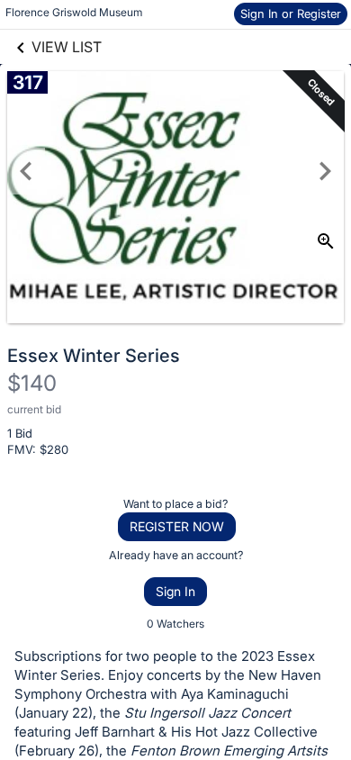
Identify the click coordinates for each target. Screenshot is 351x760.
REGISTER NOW (177, 526)
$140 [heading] (32, 383)
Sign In (175, 591)
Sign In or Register (290, 13)
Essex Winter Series (93, 355)
